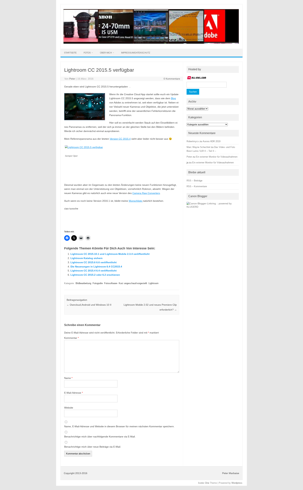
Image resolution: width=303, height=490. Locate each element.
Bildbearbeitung (83, 283)
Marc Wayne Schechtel (198, 147)
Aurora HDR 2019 (211, 141)
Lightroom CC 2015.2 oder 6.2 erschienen (95, 274)
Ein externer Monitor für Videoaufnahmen (216, 156)
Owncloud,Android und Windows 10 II (89, 304)
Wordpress (236, 483)
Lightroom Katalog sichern (86, 258)
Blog (173, 98)
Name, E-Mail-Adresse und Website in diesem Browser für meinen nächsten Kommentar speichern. (119, 426)
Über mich (106, 53)
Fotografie (98, 283)
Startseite (70, 53)
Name (68, 378)
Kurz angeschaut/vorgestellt (133, 283)
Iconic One (203, 483)
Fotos (87, 53)
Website (68, 407)
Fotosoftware (110, 283)
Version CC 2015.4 (120, 138)
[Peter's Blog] (151, 42)
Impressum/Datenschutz (135, 53)
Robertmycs (193, 141)
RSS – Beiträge (194, 180)
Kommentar (71, 337)
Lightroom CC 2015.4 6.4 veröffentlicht (93, 270)
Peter (72, 78)
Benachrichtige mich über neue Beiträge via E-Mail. (92, 446)
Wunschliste (136, 200)
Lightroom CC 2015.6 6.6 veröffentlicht (93, 262)
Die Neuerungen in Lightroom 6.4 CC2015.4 (96, 266)
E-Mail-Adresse (73, 392)
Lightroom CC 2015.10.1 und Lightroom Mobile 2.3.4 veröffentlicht (110, 254)
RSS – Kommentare (197, 186)
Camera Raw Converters (146, 193)
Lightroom (154, 283)
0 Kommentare (172, 78)
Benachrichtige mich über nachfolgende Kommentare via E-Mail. (100, 436)
